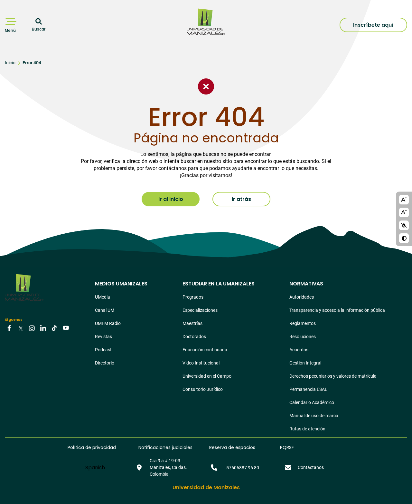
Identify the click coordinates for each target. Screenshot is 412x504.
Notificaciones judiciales (165, 447)
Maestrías (192, 323)
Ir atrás (241, 199)
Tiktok (54, 327)
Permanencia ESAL (308, 389)
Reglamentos (302, 323)
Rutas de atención (307, 428)
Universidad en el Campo (207, 376)
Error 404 (32, 62)
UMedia (102, 297)
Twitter (20, 327)
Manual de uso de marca (313, 415)
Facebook (9, 327)
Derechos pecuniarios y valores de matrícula (333, 376)
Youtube (65, 327)
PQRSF (287, 447)
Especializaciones (200, 310)
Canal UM (104, 310)
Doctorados (194, 336)
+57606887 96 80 (241, 467)
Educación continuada (205, 349)
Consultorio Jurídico (203, 389)
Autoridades (301, 297)
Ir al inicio (170, 199)
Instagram (31, 327)
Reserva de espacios (232, 447)
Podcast (103, 349)
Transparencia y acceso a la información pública (337, 310)
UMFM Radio (108, 323)
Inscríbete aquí (373, 25)
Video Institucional (201, 362)
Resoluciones (302, 336)
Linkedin (43, 327)
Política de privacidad (92, 447)
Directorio (104, 362)
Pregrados (193, 297)
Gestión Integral (305, 362)
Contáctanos (311, 467)
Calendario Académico (311, 402)
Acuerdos (298, 349)
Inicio (10, 62)
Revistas (103, 336)
